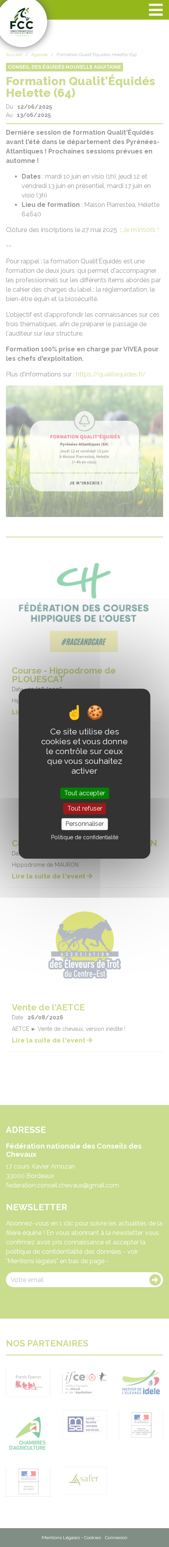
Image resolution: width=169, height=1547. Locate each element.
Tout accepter (84, 793)
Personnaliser (84, 824)
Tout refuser (84, 809)
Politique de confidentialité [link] (84, 837)
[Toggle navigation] (156, 10)
